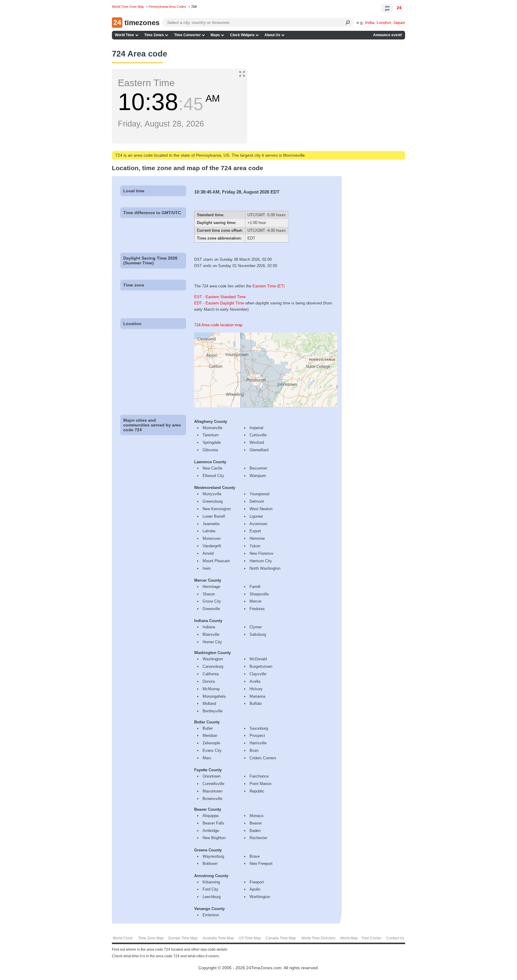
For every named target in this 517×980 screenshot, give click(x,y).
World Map (349, 938)
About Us (272, 35)
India (369, 22)
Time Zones (154, 35)
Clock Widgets (242, 35)
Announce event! (387, 35)
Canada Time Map (281, 938)
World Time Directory (318, 938)
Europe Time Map (182, 938)
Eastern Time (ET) (269, 286)
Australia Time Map (218, 938)
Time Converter (187, 35)
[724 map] (265, 406)
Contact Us (395, 938)
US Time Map (250, 938)
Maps (215, 35)
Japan (399, 22)
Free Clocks (371, 938)
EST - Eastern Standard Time (220, 297)
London (384, 22)
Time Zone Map (151, 938)
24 (399, 7)
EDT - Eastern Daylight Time (219, 303)
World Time (124, 35)
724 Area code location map (218, 325)
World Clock (123, 938)
